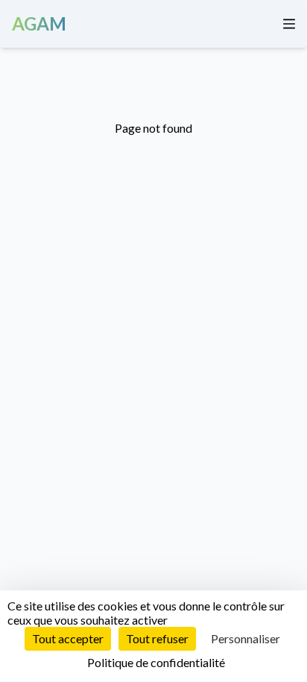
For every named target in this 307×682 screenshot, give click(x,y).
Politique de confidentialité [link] (156, 662)
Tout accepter (68, 638)
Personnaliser (245, 638)
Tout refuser (157, 638)
